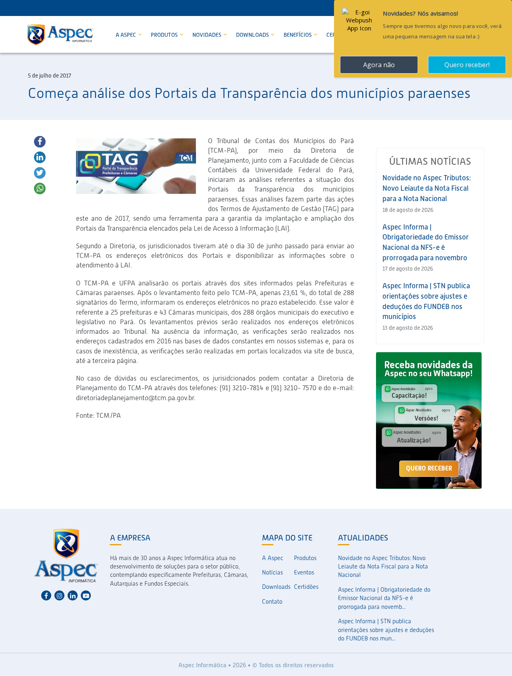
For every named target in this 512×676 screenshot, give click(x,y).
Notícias (272, 572)
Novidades (207, 35)
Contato (272, 601)
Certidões (306, 586)
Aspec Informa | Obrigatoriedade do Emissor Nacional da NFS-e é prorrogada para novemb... (384, 598)
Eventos (304, 572)
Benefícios (298, 35)
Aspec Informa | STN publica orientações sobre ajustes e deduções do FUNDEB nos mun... (386, 630)
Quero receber (429, 468)
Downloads (253, 35)
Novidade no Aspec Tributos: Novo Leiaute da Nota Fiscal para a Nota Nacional (426, 187)
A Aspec (126, 35)
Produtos (165, 35)
